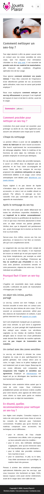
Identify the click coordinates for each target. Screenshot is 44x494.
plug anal (21, 63)
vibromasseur (31, 374)
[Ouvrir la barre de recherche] (32, 7)
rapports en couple (29, 317)
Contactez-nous (35, 491)
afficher (19, 109)
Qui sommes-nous (22, 491)
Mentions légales (9, 491)
